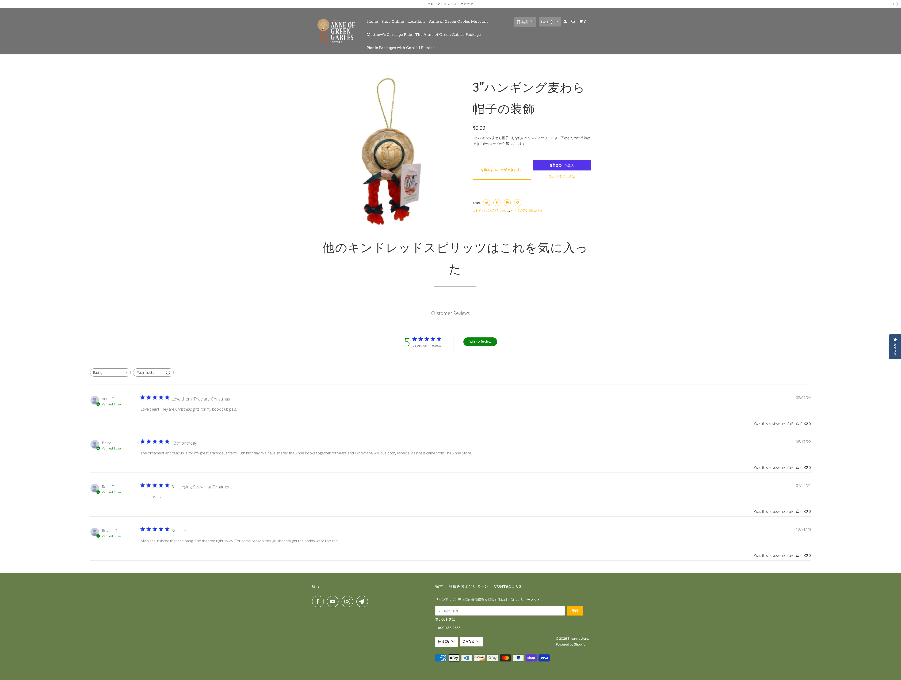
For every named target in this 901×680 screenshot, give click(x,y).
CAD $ (547, 22)
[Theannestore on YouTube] (334, 601)
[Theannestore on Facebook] (319, 601)
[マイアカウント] (565, 21)
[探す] (573, 21)
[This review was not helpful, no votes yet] (806, 423)
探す (439, 586)
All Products (500, 210)
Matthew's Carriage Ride (389, 34)
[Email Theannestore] (363, 601)
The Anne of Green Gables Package (448, 34)
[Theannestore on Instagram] (349, 601)
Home (372, 21)
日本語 (522, 22)
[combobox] (110, 372)
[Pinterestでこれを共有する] (507, 202)
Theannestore (578, 639)
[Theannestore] (336, 31)
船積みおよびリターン (469, 586)
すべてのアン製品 (523, 210)
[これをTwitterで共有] (486, 202)
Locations (416, 21)
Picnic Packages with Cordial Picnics (400, 47)
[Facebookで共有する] (496, 202)
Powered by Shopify (570, 644)
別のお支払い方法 (562, 177)
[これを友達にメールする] (517, 202)
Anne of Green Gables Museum (458, 21)
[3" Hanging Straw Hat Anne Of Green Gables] (391, 151)
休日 (539, 210)
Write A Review (480, 342)
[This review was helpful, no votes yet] (797, 423)
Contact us (507, 586)
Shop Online (392, 21)
